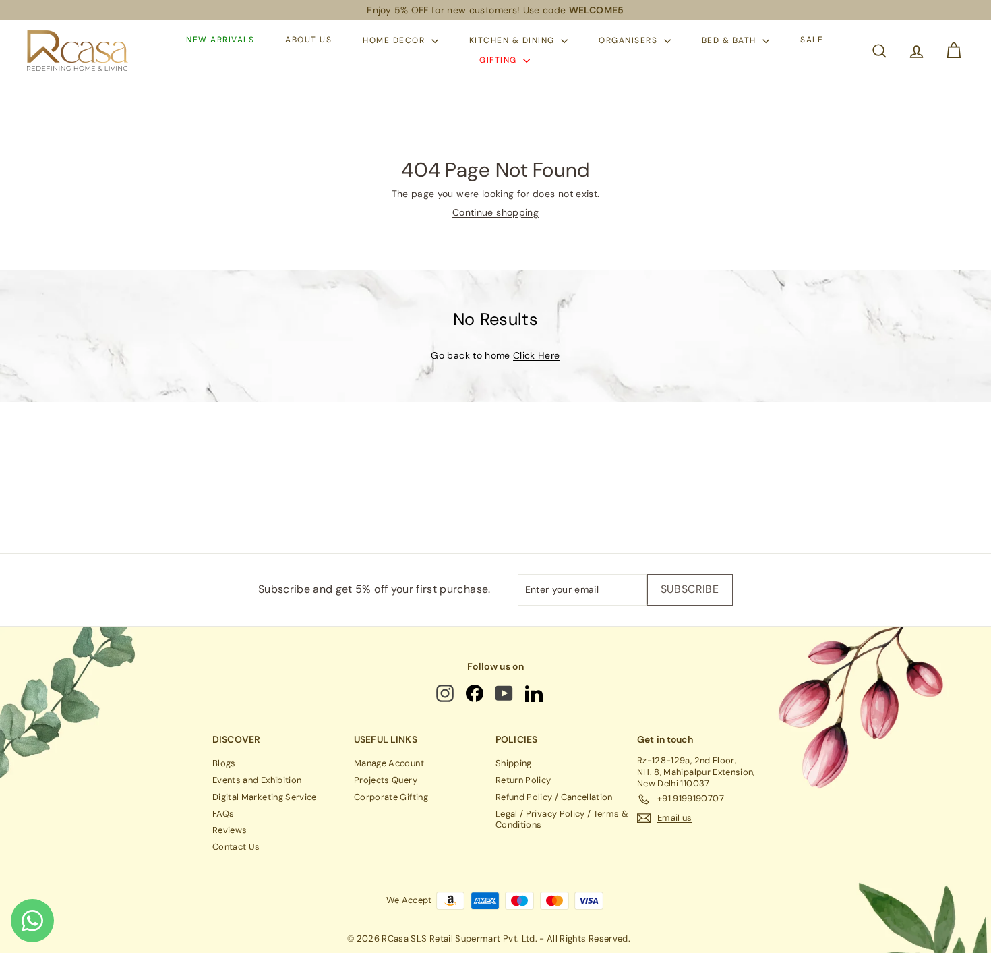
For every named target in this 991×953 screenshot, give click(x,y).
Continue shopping (495, 212)
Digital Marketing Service (264, 797)
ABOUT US (308, 40)
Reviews (229, 830)
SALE (811, 40)
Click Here (536, 355)
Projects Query (385, 780)
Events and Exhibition (256, 780)
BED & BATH (731, 40)
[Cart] (953, 50)
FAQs (223, 813)
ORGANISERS (630, 40)
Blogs (224, 763)
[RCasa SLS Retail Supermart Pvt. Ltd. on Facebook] (475, 693)
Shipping (514, 763)
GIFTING (499, 60)
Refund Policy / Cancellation (554, 797)
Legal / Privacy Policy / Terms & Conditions (562, 819)
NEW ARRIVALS (220, 40)
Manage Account (389, 763)
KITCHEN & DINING (513, 40)
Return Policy (523, 780)
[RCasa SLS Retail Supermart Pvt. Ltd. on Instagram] (446, 693)
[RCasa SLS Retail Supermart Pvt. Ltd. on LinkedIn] (535, 693)
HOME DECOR (395, 40)
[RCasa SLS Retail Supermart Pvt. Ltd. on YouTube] (505, 693)
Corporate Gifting (391, 797)
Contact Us (236, 847)
